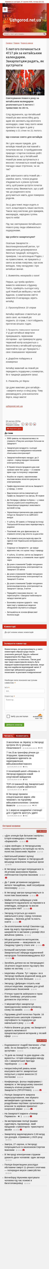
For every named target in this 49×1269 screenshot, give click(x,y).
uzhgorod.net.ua (14, 406)
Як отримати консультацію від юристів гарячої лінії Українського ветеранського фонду (25, 541)
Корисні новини (27, 43)
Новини (16, 43)
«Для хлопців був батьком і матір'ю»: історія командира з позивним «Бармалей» (24, 838)
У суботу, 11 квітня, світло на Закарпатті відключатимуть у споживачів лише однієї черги (25, 557)
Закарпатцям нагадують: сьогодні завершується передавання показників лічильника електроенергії (24, 450)
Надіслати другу (14, 429)
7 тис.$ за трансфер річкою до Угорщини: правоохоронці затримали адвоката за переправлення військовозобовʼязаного (22, 758)
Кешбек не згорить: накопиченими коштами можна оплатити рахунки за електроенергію (23, 479)
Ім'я (7, 687)
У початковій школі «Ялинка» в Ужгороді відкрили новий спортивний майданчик (23, 774)
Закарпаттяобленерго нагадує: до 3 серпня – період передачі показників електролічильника (23, 460)
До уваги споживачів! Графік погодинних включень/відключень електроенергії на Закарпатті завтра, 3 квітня (25, 586)
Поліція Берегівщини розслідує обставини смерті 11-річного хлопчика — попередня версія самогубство (25, 1167)
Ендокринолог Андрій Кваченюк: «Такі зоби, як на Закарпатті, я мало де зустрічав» (25, 1048)
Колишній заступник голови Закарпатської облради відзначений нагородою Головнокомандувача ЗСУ (25, 953)
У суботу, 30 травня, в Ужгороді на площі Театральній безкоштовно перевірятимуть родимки (25, 524)
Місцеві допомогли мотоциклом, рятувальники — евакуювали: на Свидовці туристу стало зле (22, 942)
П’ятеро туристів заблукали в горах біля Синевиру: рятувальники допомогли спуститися (23, 997)
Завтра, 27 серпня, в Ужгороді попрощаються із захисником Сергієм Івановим (25, 1147)
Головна (9, 43)
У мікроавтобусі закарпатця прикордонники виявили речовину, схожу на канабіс (23, 1007)
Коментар (10, 696)
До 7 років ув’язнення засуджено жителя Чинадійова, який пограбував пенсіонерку (24, 885)
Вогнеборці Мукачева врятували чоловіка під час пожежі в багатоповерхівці (22, 1180)
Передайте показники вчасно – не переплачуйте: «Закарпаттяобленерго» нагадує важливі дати (24, 595)
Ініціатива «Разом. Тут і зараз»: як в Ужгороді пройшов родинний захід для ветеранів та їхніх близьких (25, 976)
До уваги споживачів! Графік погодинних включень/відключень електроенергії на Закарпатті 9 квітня (25, 576)
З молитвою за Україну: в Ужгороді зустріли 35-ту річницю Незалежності (25, 745)
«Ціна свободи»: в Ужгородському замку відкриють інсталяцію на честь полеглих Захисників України (24, 849)
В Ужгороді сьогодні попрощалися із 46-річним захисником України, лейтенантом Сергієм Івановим (24, 872)
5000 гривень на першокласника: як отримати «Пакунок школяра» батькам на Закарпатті (25, 441)
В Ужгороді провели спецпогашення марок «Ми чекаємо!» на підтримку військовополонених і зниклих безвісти (22, 800)
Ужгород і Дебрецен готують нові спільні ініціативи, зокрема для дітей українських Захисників (24, 986)
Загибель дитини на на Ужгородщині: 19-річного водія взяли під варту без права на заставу (24, 966)
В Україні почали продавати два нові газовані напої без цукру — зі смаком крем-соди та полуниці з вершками (23, 469)
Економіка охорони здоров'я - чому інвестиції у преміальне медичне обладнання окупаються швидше (22, 605)
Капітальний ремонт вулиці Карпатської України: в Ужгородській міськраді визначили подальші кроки (24, 859)
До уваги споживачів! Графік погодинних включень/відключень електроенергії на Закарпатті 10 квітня (25, 567)
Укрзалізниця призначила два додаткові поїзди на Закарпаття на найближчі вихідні (25, 515)
